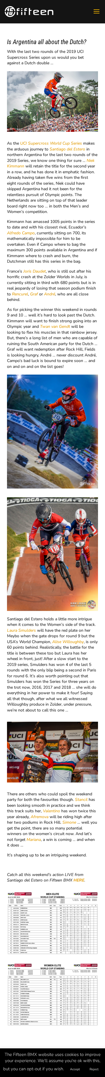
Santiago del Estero (67, 149)
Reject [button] (94, 1069)
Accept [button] (75, 1069)
